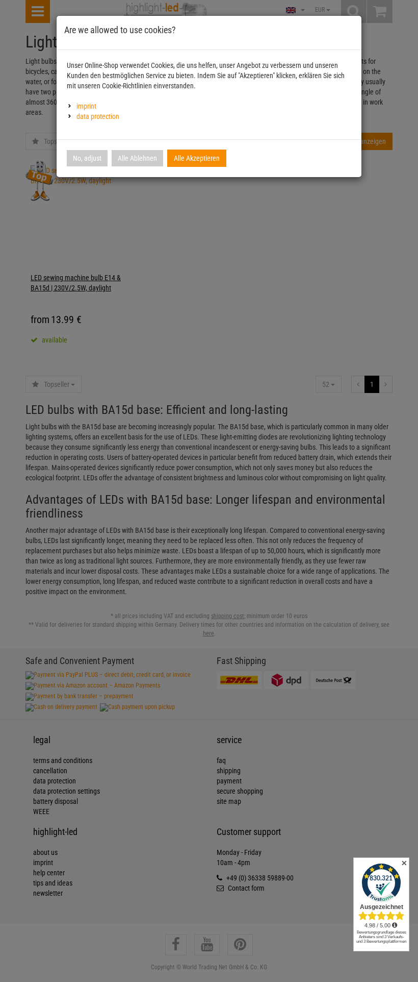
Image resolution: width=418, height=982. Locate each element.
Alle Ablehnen (137, 158)
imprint (86, 106)
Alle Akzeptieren (197, 158)
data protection (97, 116)
